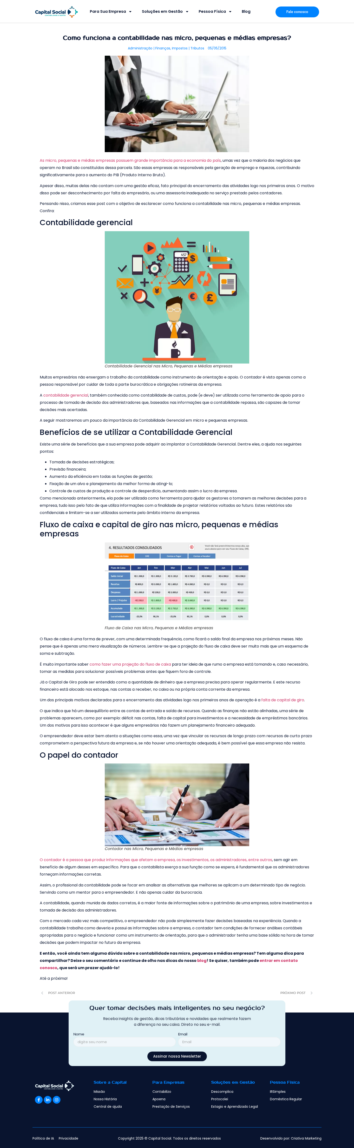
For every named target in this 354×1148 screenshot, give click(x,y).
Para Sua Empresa (108, 11)
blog (202, 960)
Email (182, 1040)
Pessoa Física (212, 11)
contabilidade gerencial (65, 395)
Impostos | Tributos (188, 48)
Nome (78, 1040)
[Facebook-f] (39, 1105)
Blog (246, 11)
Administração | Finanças (149, 48)
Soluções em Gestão (162, 11)
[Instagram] (56, 1105)
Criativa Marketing (306, 1143)
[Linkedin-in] (48, 1105)
